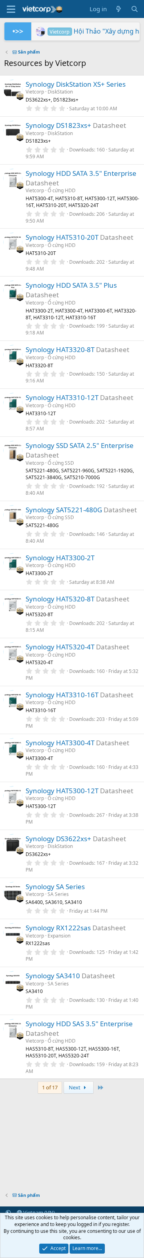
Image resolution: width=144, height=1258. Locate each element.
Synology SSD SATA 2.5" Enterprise (80, 445)
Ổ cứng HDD (62, 190)
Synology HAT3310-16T (62, 694)
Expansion (59, 935)
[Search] (134, 9)
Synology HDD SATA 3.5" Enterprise (81, 173)
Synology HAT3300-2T (60, 557)
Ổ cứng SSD (61, 463)
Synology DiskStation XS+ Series (76, 84)
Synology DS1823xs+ (58, 125)
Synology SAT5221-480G (64, 509)
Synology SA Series (55, 886)
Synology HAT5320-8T (60, 598)
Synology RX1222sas (58, 927)
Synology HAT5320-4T (60, 646)
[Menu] (11, 9)
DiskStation (60, 91)
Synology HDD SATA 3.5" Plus (71, 285)
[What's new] (118, 9)
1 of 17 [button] (50, 1087)
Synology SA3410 (53, 975)
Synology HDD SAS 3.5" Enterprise (79, 1023)
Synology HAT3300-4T (60, 742)
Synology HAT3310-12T (62, 397)
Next (75, 1087)
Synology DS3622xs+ (58, 838)
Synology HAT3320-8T (60, 349)
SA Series (58, 894)
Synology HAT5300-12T (62, 790)
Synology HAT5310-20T (62, 237)
